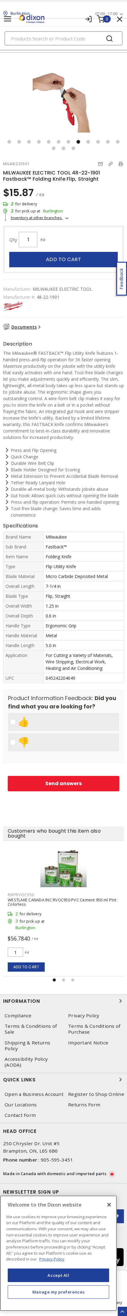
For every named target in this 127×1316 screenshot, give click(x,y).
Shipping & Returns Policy (28, 1046)
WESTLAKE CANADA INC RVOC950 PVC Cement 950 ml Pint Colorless (62, 902)
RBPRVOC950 (21, 894)
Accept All (58, 1275)
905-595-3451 (57, 1160)
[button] (9, 142)
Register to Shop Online (96, 1094)
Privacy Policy (84, 1016)
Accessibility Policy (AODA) (26, 1062)
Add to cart (63, 259)
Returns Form (84, 1105)
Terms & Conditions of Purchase (94, 1029)
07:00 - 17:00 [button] (106, 13)
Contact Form (20, 1115)
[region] (58, 1253)
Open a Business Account (34, 1094)
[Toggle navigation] (7, 19)
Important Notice (88, 1043)
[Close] (109, 1204)
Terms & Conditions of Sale (31, 1029)
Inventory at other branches (37, 217)
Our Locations (21, 1105)
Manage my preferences (58, 1292)
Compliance (18, 1016)
